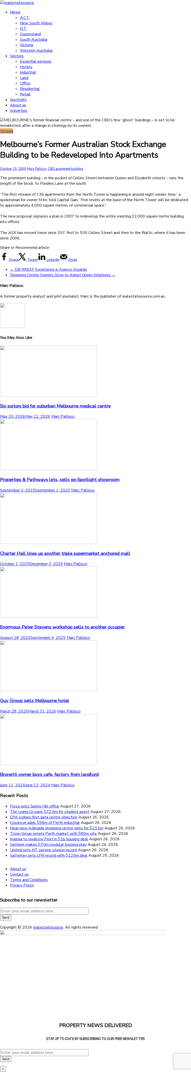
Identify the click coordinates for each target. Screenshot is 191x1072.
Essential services (35, 61)
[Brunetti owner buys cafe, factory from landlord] (48, 763)
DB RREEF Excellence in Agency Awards (48, 269)
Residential (30, 88)
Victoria (26, 45)
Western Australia (36, 50)
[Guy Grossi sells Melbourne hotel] (48, 690)
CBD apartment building (65, 169)
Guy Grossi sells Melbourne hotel (34, 700)
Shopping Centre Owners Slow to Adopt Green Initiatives (62, 275)
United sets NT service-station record (43, 850)
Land (24, 78)
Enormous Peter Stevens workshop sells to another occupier (62, 627)
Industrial (28, 72)
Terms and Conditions (29, 880)
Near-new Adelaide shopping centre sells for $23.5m (56, 828)
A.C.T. (25, 17)
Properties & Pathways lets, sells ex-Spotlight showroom (60, 479)
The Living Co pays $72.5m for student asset (49, 811)
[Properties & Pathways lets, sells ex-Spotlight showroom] (48, 469)
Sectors (17, 56)
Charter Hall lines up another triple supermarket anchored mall (65, 553)
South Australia (33, 39)
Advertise (18, 110)
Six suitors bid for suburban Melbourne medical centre (55, 406)
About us (18, 105)
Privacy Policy (22, 885)
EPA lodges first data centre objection (43, 817)
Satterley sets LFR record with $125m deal (49, 855)
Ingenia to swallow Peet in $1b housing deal (49, 839)
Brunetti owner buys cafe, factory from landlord (49, 774)
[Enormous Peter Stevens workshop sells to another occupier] (48, 616)
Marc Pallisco (37, 169)
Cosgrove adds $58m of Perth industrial (45, 822)
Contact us (19, 874)
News (15, 12)
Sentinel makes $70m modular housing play (48, 844)
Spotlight (18, 99)
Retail (25, 94)
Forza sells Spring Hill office (34, 806)
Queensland (30, 34)
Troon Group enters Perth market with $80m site (53, 833)
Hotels (26, 67)
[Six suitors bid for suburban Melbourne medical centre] (48, 395)
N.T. (23, 28)
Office (25, 83)
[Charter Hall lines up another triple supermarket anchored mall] (48, 542)
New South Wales (36, 23)
